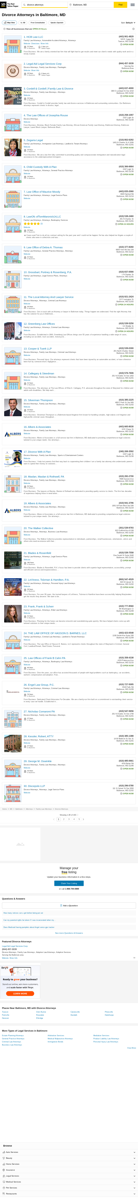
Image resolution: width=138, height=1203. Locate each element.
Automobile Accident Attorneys (54, 40)
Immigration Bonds (55, 1042)
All (24, 23)
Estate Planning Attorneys (13, 1036)
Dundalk (74, 1015)
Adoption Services (63, 952)
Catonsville (75, 1012)
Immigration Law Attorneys (53, 144)
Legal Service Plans (59, 195)
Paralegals (62, 67)
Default (129, 23)
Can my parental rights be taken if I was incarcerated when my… (30, 920)
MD (11, 809)
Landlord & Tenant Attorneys (76, 144)
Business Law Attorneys (58, 532)
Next (83, 819)
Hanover (5, 1018)
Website (27, 43)
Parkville (5, 1015)
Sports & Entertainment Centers (70, 455)
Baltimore (19, 809)
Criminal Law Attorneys (57, 301)
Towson (5, 1012)
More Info (44, 43)
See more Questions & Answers (69, 933)
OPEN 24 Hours (40, 29)
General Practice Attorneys (62, 170)
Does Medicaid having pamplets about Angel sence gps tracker (29, 927)
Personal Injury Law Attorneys (63, 583)
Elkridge (39, 1018)
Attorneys (72, 40)
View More (131, 1048)
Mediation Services (101, 1036)
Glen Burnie (41, 1012)
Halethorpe (109, 1015)
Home (4, 809)
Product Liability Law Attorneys (106, 1039)
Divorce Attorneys (31, 67)
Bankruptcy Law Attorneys (61, 662)
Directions (35, 43)
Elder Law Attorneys (59, 610)
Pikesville (109, 1012)
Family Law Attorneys (32, 40)
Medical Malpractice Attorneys (60, 1039)
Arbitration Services (56, 1036)
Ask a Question (70, 906)
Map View (11, 23)
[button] (133, 5)
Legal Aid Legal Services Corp (15, 946)
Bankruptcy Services (59, 220)
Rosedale (40, 1015)
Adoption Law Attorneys (45, 952)
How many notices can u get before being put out (23, 913)
